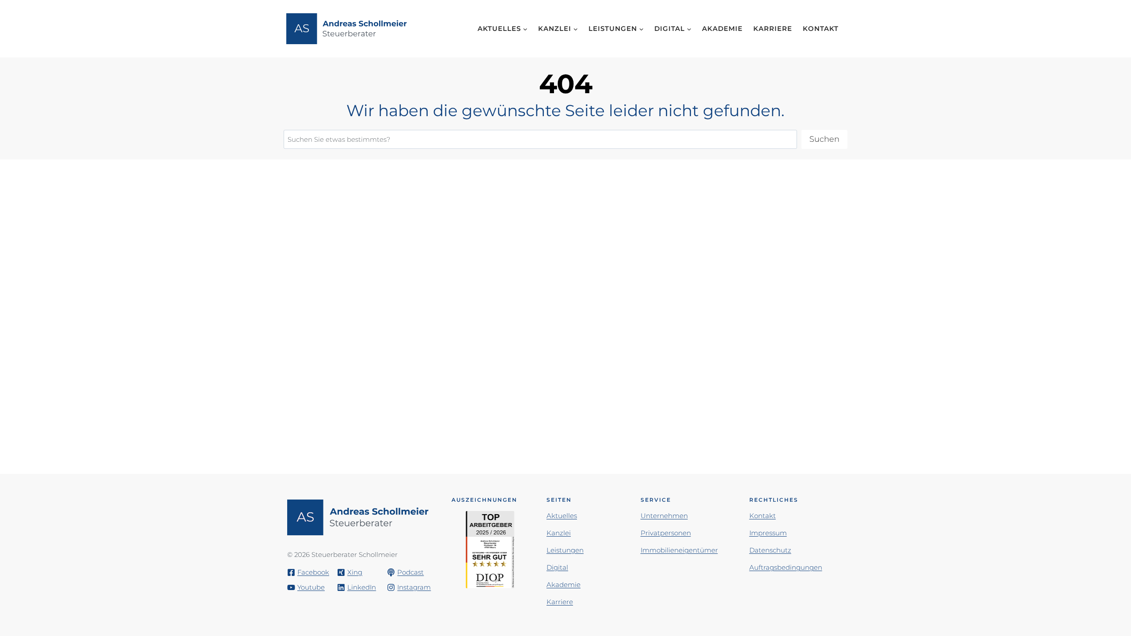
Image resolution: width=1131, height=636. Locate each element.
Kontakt (821, 28)
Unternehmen (664, 515)
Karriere (772, 28)
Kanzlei (559, 533)
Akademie (722, 28)
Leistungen (565, 550)
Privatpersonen (666, 533)
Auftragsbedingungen (785, 567)
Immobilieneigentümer (679, 550)
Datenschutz (770, 550)
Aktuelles (562, 515)
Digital (557, 567)
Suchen (824, 139)
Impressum (768, 533)
